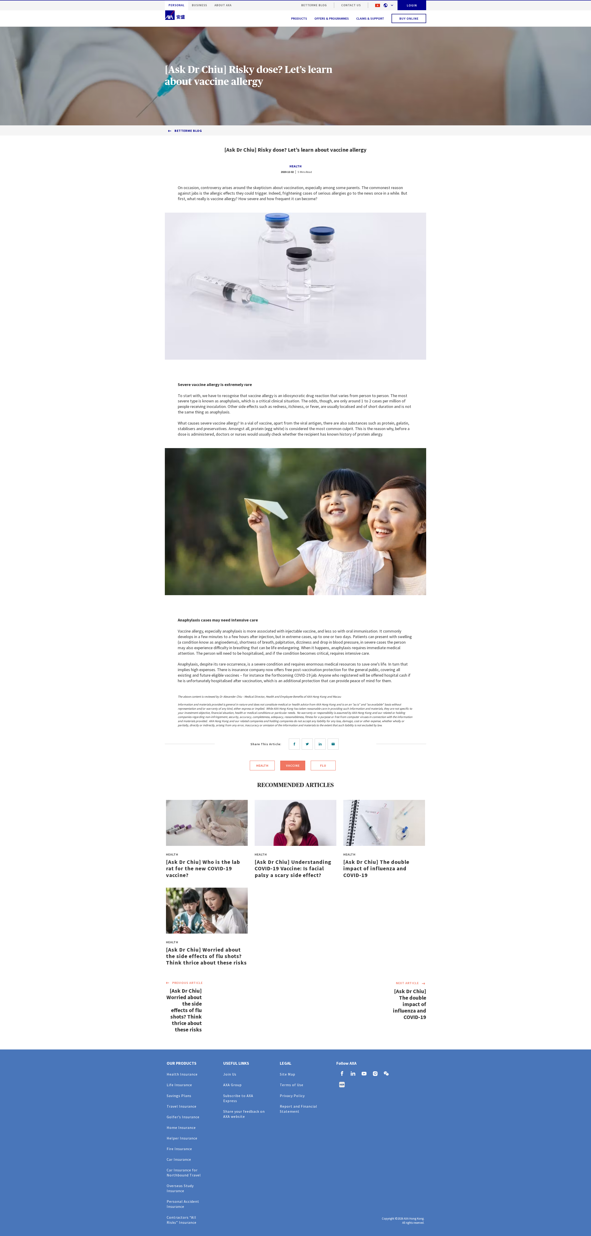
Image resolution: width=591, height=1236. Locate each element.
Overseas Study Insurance (180, 1188)
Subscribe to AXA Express (238, 1098)
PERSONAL (176, 5)
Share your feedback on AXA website (244, 1114)
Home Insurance (181, 1127)
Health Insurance (182, 1074)
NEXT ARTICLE (407, 983)
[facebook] (295, 744)
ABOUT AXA (223, 5)
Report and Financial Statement (298, 1109)
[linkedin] (321, 744)
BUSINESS (199, 5)
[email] (334, 744)
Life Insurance (179, 1084)
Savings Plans (179, 1095)
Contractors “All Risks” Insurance (181, 1220)
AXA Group (232, 1084)
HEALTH (295, 166)
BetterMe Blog (314, 5)
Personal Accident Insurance (183, 1204)
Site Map (287, 1074)
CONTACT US (351, 5)
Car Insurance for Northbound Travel (184, 1172)
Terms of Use (291, 1084)
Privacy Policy (292, 1095)
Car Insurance (179, 1159)
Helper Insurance (182, 1138)
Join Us (229, 1074)
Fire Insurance (179, 1148)
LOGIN (412, 5)
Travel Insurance (181, 1106)
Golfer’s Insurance (183, 1117)
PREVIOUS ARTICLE (187, 983)
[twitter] (308, 744)
